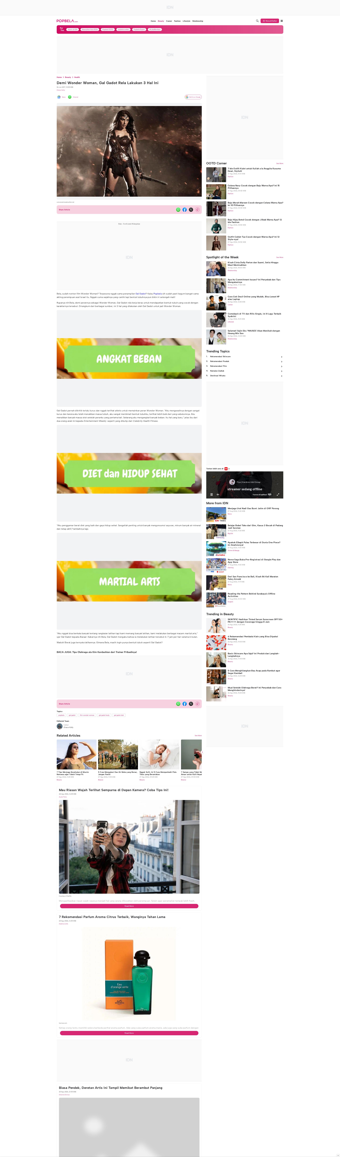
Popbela (158, 293)
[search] (257, 20)
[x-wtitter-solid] (191, 210)
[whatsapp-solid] (178, 210)
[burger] (281, 20)
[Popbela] (67, 21)
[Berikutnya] (202, 883)
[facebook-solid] (184, 210)
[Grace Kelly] (60, 726)
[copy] (197, 209)
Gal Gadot (141, 293)
